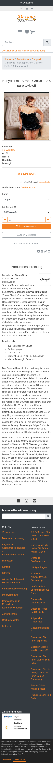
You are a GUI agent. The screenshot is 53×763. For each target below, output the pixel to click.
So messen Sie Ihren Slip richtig (39, 639)
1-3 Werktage (9, 150)
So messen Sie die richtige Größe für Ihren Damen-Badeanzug (40, 674)
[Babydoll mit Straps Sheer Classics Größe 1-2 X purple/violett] (26, 116)
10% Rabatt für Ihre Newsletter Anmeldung (23, 51)
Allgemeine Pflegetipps (36, 620)
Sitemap (6, 573)
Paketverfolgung (10, 595)
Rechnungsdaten (10, 620)
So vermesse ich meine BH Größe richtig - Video (39, 548)
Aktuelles (28, 3)
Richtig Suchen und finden (41, 697)
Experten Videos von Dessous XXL (40, 648)
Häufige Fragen (39, 567)
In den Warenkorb (28, 226)
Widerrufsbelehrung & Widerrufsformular (13, 581)
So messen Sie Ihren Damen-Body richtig (40, 659)
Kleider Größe (9, 207)
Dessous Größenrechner (38, 559)
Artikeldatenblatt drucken (26, 243)
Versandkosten (45, 182)
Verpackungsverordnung (14, 588)
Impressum (7, 561)
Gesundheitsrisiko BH (40, 629)
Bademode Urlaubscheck (38, 601)
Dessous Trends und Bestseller (39, 610)
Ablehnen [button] (7, 759)
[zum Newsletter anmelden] (48, 516)
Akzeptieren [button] (20, 759)
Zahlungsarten (9, 614)
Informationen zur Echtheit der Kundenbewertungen (12, 604)
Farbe (5, 194)
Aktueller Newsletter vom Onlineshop (38, 576)
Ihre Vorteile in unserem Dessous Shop (40, 589)
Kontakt (6, 567)
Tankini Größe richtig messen (38, 687)
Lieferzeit (6, 626)
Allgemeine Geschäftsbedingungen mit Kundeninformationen (13, 549)
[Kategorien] (20, 32)
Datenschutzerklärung (13, 538)
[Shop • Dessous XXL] (26, 18)
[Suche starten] (47, 42)
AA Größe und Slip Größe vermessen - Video (40, 535)
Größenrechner (28, 187)
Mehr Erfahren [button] (23, 754)
